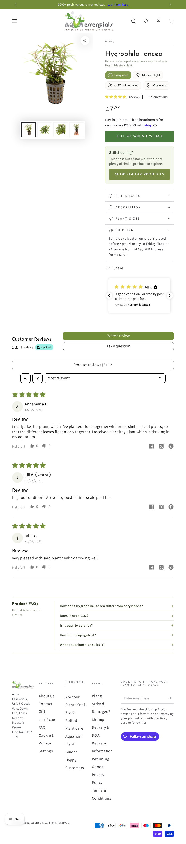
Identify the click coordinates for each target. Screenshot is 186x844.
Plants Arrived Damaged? (101, 704)
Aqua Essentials (33, 822)
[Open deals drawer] (146, 21)
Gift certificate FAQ (47, 719)
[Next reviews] (170, 295)
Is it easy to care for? (76, 625)
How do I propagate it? (78, 635)
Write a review (118, 335)
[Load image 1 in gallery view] (28, 129)
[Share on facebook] (152, 446)
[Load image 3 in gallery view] (60, 129)
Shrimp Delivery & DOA (100, 727)
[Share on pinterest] (171, 446)
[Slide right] (170, 4)
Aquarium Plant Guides (74, 744)
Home (108, 41)
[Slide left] (16, 4)
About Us (47, 696)
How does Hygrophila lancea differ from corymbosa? (101, 606)
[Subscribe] (171, 698)
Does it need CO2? (74, 615)
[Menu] (14, 21)
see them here (118, 4)
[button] (133, 21)
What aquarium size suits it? (82, 645)
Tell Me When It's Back (139, 136)
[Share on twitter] (161, 447)
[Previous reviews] (109, 295)
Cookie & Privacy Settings (46, 743)
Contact (45, 703)
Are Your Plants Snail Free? (75, 704)
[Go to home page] (89, 21)
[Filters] (37, 378)
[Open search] (25, 378)
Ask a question (118, 346)
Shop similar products (139, 174)
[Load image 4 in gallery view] (76, 129)
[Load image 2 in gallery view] (44, 129)
